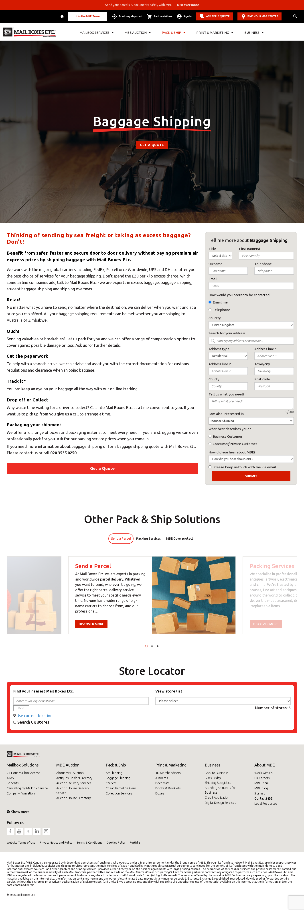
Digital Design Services (220, 802)
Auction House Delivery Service (72, 790)
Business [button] (251, 32)
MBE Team (261, 783)
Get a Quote (152, 145)
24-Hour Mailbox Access (23, 773)
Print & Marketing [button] (212, 32)
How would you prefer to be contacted (239, 295)
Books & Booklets (168, 788)
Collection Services (119, 793)
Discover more (91, 624)
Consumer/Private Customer (235, 444)
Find (21, 708)
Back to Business (217, 773)
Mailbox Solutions (23, 765)
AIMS (10, 778)
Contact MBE (263, 798)
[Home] (62, 16)
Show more (20, 812)
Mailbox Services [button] (94, 32)
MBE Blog (261, 788)
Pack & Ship (116, 765)
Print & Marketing (170, 765)
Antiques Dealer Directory (74, 778)
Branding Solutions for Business (220, 790)
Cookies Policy (116, 842)
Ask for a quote (218, 16)
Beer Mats (162, 783)
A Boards (161, 778)
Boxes (159, 793)
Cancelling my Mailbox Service (27, 788)
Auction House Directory (73, 798)
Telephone (221, 310)
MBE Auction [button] (136, 32)
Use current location (34, 715)
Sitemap (259, 793)
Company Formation (21, 793)
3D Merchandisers (168, 773)
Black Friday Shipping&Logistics (218, 780)
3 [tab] (157, 646)
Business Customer (227, 436)
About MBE (264, 765)
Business (212, 765)
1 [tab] (146, 646)
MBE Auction (67, 765)
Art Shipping (114, 773)
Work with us (263, 773)
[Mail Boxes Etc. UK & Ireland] (29, 32)
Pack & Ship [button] (171, 32)
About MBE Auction (70, 773)
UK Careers (262, 778)
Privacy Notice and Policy (56, 842)
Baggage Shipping (118, 778)
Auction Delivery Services (73, 783)
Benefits (13, 783)
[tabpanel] (152, 595)
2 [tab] (152, 646)
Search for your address (227, 333)
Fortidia (135, 842)
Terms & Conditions (89, 842)
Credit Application (217, 797)
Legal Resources (265, 803)
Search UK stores (33, 722)
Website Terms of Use (21, 842)
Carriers (111, 783)
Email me (220, 302)
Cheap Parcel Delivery (121, 788)
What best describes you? (229, 429)
